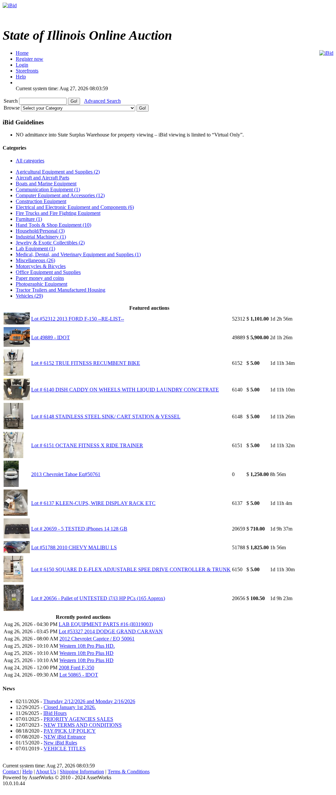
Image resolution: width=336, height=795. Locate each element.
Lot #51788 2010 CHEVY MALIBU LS (74, 547)
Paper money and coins (40, 278)
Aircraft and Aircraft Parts (42, 177)
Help (27, 771)
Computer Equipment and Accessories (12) (60, 195)
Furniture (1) (29, 219)
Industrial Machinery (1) (41, 237)
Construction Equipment (41, 201)
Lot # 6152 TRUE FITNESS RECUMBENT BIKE (85, 363)
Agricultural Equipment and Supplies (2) (58, 172)
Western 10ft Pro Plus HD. (87, 646)
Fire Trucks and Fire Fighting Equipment (58, 213)
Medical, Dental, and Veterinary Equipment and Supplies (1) (78, 254)
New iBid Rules (60, 742)
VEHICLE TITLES (65, 748)
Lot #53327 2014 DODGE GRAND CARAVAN (111, 631)
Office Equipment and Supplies (48, 272)
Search (11, 101)
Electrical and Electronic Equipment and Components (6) (75, 207)
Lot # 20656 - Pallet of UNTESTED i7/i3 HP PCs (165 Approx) (98, 598)
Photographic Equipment (41, 284)
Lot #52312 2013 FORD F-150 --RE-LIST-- (77, 319)
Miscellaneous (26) (35, 260)
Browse (12, 108)
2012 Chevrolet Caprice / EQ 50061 (97, 638)
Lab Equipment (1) (35, 248)
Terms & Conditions (129, 771)
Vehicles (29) (29, 296)
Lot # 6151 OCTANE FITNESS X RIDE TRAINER (87, 445)
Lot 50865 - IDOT (78, 675)
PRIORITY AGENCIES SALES (78, 719)
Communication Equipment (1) (48, 189)
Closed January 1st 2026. (70, 707)
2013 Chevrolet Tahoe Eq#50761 (65, 474)
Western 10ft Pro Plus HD (86, 653)
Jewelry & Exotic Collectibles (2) (50, 242)
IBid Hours (55, 713)
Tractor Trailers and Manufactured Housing (60, 290)
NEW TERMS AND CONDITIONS (83, 725)
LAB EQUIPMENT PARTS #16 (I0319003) (106, 624)
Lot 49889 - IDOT (50, 337)
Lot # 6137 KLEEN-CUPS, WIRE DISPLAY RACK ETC (93, 503)
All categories (30, 160)
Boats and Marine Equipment (46, 183)
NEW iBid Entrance (65, 737)
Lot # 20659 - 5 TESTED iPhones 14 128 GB (79, 529)
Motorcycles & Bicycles (41, 266)
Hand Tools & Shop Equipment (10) (53, 225)
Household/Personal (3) (40, 231)
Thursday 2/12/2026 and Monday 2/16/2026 (89, 701)
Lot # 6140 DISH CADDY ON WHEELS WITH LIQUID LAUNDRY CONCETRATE (125, 389)
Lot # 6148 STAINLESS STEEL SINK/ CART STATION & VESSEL (105, 416)
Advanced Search (102, 101)
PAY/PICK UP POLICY (70, 731)
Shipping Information (82, 771)
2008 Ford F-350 (76, 667)
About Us (46, 771)
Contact (11, 771)
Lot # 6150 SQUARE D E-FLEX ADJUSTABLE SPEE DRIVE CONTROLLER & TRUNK (131, 569)
